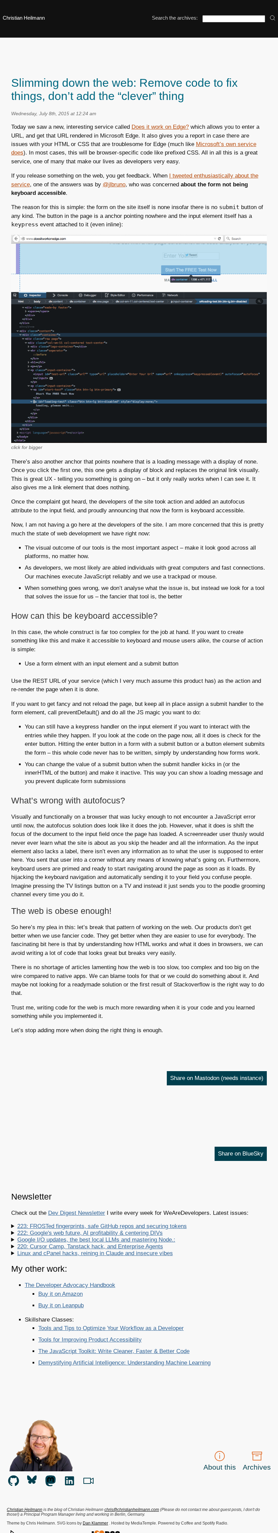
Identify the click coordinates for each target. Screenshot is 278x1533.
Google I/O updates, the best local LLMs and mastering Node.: (96, 1239)
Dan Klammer (95, 1523)
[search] (272, 18)
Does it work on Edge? (160, 127)
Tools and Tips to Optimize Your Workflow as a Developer (111, 1328)
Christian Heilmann (24, 18)
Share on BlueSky (240, 1153)
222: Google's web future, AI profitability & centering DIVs (90, 1233)
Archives (257, 1467)
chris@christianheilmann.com (131, 1509)
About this (219, 1467)
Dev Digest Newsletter (76, 1213)
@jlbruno (114, 184)
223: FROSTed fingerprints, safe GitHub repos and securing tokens (102, 1226)
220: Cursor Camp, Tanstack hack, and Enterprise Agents (90, 1246)
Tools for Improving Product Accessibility (90, 1339)
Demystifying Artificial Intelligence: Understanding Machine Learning (124, 1363)
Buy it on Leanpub (61, 1305)
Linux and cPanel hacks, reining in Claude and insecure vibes (95, 1253)
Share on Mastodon (216, 1078)
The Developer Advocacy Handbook (70, 1285)
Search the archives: (175, 18)
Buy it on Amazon (60, 1294)
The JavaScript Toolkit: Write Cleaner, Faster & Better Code (114, 1351)
